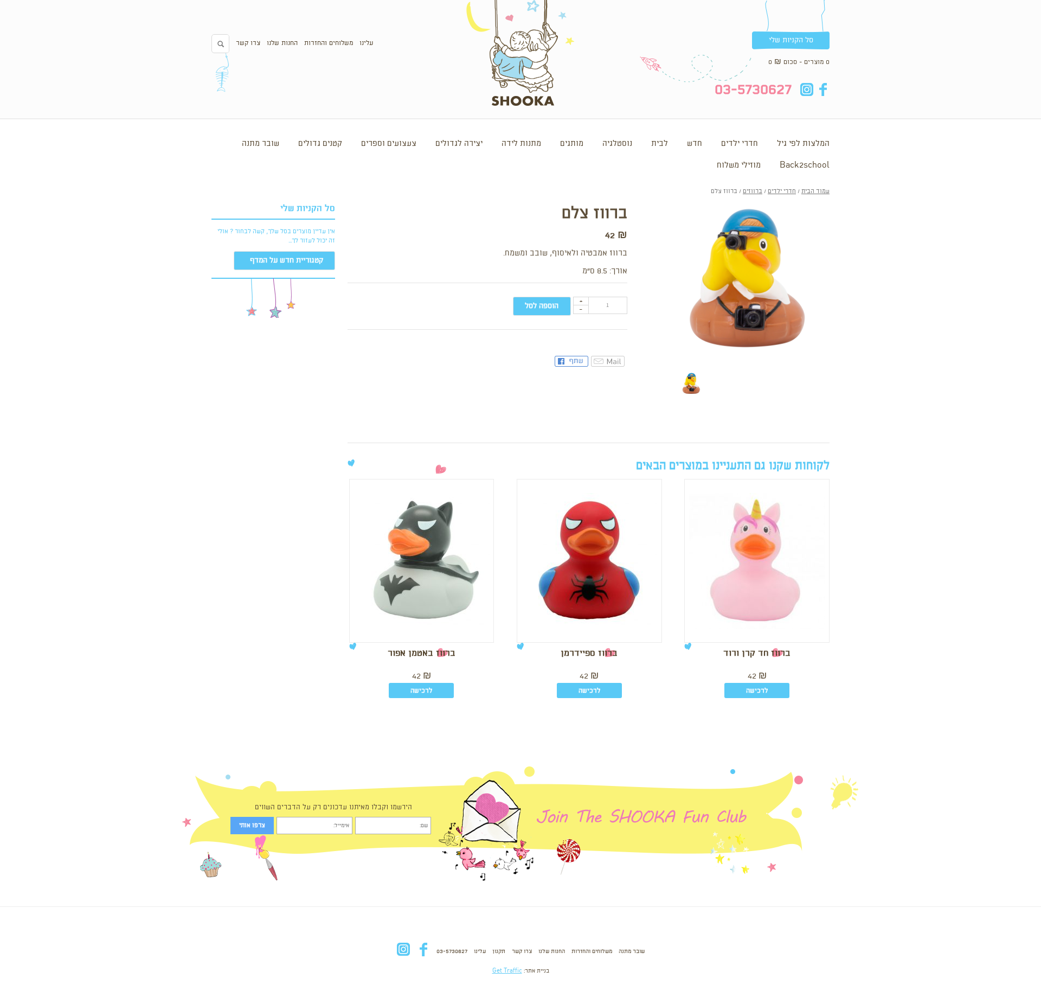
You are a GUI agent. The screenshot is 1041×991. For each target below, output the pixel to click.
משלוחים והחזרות (328, 43)
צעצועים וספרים (388, 144)
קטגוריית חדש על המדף (286, 260)
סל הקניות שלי (791, 40)
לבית (659, 144)
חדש (694, 144)
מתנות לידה (521, 144)
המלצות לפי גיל (803, 144)
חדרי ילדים (739, 144)
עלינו (366, 43)
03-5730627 (451, 951)
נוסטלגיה (617, 144)
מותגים (571, 144)
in (806, 89)
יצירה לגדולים (459, 144)
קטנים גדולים (320, 144)
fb (823, 89)
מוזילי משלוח (739, 165)
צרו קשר (248, 43)
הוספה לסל (541, 306)
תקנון (498, 951)
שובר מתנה (260, 144)
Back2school (805, 165)
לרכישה (757, 691)
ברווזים (752, 191)
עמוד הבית (815, 191)
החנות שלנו (282, 43)
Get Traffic (507, 971)
